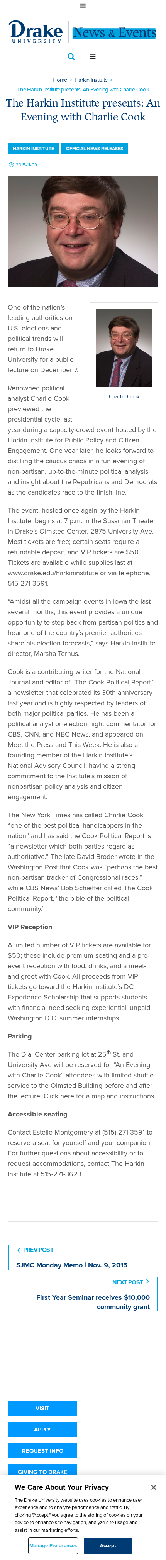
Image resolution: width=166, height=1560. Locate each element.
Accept (108, 1545)
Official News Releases (94, 148)
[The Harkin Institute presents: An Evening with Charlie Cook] (83, 231)
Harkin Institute (91, 80)
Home (60, 80)
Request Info (42, 1451)
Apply (42, 1429)
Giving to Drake (43, 1472)
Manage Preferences (53, 1545)
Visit (42, 1408)
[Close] (153, 1487)
